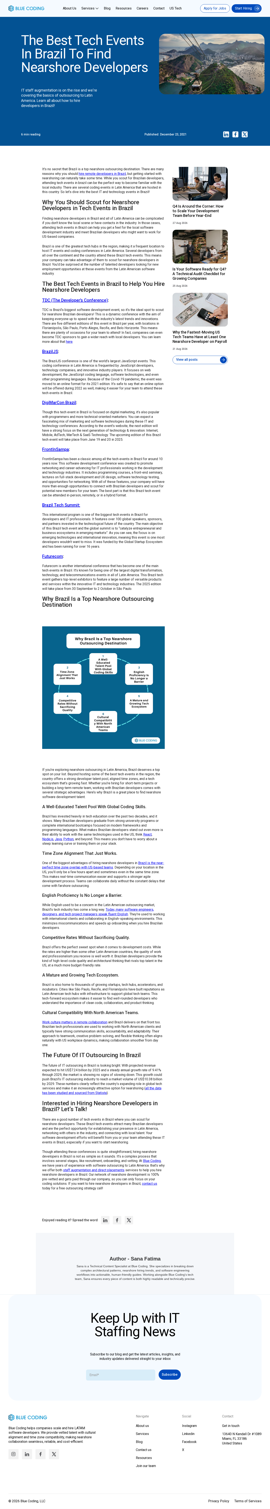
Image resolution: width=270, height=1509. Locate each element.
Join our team (146, 1466)
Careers (142, 8)
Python (68, 839)
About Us (69, 8)
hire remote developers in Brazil (102, 174)
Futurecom (52, 556)
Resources (124, 8)
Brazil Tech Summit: (61, 505)
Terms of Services (248, 1501)
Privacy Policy (218, 1501)
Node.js (47, 839)
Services (87, 8)
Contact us (143, 1450)
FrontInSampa (55, 449)
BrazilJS (50, 351)
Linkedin (188, 1434)
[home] (26, 8)
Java (58, 839)
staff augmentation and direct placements (93, 1170)
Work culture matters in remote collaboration (74, 1022)
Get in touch (230, 1426)
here (69, 342)
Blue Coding (152, 1161)
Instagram (189, 1426)
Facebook (189, 1442)
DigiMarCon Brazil (59, 402)
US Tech (176, 8)
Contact (159, 8)
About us (142, 1426)
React (147, 834)
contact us (149, 1184)
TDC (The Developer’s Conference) (75, 300)
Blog (107, 8)
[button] (90, 8)
